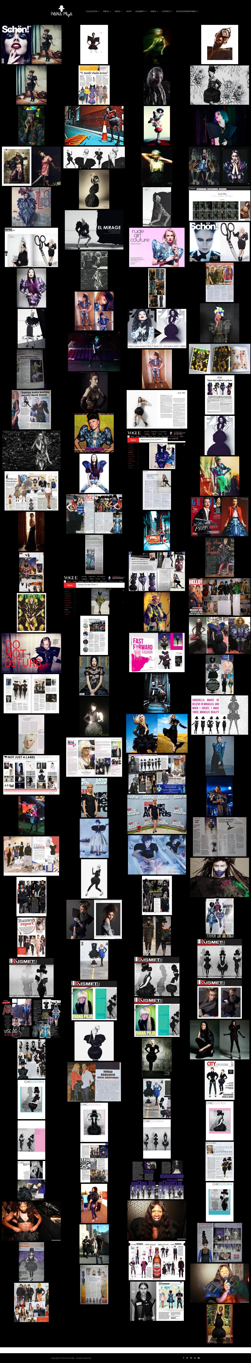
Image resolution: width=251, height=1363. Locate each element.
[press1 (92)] (219, 395)
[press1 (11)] (94, 1203)
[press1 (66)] (31, 653)
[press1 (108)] (94, 229)
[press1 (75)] (157, 571)
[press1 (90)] (94, 432)
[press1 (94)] (94, 392)
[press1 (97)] (219, 359)
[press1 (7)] (157, 1260)
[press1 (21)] (31, 1099)
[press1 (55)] (31, 775)
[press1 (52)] (94, 797)
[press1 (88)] (219, 435)
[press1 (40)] (157, 936)
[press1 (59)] (31, 734)
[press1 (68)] (219, 635)
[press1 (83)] (219, 476)
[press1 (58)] (157, 733)
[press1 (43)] (157, 895)
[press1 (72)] (219, 597)
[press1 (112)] (219, 204)
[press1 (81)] (94, 514)
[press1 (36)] (219, 958)
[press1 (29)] (219, 1039)
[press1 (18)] (157, 1139)
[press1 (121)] (219, 85)
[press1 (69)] (31, 612)
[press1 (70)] (94, 635)
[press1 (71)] (157, 612)
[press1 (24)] (219, 1080)
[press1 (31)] (94, 1000)
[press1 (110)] (157, 206)
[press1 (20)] (94, 1122)
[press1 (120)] (94, 125)
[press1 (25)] (94, 1081)
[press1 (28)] (94, 1041)
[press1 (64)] (94, 676)
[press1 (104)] (219, 282)
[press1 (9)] (94, 1244)
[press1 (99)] (219, 323)
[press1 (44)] (219, 877)
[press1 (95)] (31, 369)
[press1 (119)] (219, 125)
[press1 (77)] (219, 557)
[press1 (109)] (219, 241)
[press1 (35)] (31, 977)
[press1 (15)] (94, 1162)
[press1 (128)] (94, 44)
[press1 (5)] (31, 1261)
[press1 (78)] (31, 531)
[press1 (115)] (94, 157)
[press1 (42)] (31, 896)
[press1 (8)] (219, 1242)
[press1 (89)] (157, 409)
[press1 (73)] (94, 594)
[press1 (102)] (94, 311)
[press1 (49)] (219, 836)
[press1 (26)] (31, 1059)
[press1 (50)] (157, 814)
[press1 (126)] (219, 44)
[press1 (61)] (219, 715)
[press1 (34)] (157, 976)
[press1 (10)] (31, 1221)
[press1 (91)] (31, 409)
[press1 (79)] (157, 530)
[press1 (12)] (157, 1220)
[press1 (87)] (31, 450)
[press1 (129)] (31, 44)
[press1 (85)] (94, 473)
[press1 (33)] (219, 999)
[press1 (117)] (31, 166)
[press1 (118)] (157, 125)
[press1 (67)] (157, 652)
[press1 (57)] (219, 755)
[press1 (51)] (31, 815)
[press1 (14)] (31, 1180)
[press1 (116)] (157, 166)
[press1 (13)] (219, 1202)
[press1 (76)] (94, 554)
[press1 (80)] (219, 516)
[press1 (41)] (219, 918)
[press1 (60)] (94, 716)
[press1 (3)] (157, 1301)
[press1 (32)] (157, 1017)
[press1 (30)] (31, 1018)
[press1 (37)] (94, 960)
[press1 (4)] (94, 1284)
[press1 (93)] (157, 369)
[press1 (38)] (31, 937)
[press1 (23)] (157, 1098)
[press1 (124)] (94, 85)
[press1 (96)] (94, 351)
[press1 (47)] (94, 838)
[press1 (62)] (31, 693)
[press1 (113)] (94, 189)
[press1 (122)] (31, 125)
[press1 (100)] (31, 328)
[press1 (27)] (157, 1057)
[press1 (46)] (31, 856)
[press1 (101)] (157, 288)
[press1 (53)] (219, 796)
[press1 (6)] (219, 1283)
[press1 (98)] (157, 328)
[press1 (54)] (157, 773)
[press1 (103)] (31, 288)
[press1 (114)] (219, 166)
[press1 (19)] (31, 1140)
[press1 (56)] (94, 757)
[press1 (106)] (31, 247)
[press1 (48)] (157, 855)
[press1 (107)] (157, 247)
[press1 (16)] (157, 1179)
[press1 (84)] (157, 490)
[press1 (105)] (94, 270)
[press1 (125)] (31, 85)
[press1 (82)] (31, 490)
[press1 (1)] (219, 1323)
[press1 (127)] (157, 44)
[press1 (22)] (219, 1120)
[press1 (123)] (157, 85)
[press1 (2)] (31, 1302)
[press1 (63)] (157, 693)
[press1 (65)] (219, 674)
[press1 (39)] (94, 919)
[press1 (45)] (94, 878)
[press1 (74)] (31, 572)
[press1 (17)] (219, 1161)
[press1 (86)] (157, 450)
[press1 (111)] (31, 206)
